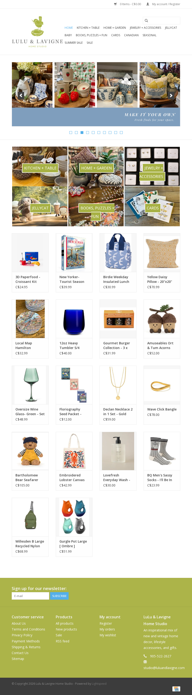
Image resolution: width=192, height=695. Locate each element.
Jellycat (171, 28)
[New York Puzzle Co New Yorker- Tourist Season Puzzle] (74, 252)
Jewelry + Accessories (145, 28)
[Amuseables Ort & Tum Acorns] (162, 318)
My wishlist (108, 635)
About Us (19, 623)
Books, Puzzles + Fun (91, 35)
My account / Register (165, 4)
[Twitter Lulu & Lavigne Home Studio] (168, 588)
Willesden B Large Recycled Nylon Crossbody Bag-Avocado (29, 543)
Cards (115, 35)
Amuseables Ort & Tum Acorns (160, 345)
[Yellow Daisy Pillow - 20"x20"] (162, 252)
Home (69, 28)
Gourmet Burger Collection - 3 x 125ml (116, 345)
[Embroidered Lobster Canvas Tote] (74, 451)
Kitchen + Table (88, 28)
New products (66, 629)
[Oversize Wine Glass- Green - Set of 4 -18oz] (30, 385)
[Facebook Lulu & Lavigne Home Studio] (159, 588)
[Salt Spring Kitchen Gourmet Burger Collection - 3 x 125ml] (118, 318)
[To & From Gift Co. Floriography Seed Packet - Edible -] (74, 385)
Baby (68, 35)
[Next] (171, 95)
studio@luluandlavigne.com (164, 668)
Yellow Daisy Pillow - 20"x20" (159, 279)
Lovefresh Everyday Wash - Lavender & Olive (116, 477)
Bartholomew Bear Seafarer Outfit (26, 477)
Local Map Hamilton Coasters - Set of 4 (29, 345)
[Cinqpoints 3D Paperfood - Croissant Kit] (30, 252)
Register (106, 623)
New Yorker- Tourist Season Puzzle (71, 279)
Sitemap (18, 658)
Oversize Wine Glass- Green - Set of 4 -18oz (30, 411)
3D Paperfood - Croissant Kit (27, 279)
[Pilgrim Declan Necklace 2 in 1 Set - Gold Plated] (118, 385)
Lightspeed (99, 684)
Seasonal (149, 35)
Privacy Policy (22, 635)
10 (121, 132)
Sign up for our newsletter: (39, 588)
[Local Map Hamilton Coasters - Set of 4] (30, 318)
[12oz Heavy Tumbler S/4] (74, 318)
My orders (107, 629)
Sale (90, 43)
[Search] (146, 20)
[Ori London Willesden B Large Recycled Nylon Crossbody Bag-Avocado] (30, 517)
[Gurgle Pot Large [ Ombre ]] (74, 517)
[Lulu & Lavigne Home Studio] (37, 32)
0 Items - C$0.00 (130, 4)
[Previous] (21, 95)
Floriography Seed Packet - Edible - (70, 411)
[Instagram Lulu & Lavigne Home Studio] (176, 588)
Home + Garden (114, 28)
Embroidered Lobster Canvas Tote (72, 477)
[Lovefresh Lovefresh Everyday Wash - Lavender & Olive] (118, 451)
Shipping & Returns (26, 647)
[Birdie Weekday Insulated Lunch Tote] (118, 252)
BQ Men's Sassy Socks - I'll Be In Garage (159, 477)
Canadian (131, 35)
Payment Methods (26, 641)
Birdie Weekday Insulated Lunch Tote (116, 279)
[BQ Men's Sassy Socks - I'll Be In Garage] (162, 451)
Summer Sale (74, 43)
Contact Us (20, 653)
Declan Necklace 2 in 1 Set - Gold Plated (118, 411)
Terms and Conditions (28, 629)
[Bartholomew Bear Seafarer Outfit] (30, 451)
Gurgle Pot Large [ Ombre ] (73, 543)
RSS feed (62, 641)
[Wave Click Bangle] (162, 385)
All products (65, 623)
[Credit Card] (175, 689)
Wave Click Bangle (162, 409)
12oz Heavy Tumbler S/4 (69, 345)
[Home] (96, 94)
